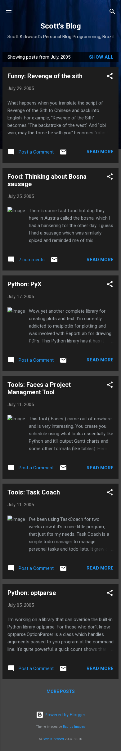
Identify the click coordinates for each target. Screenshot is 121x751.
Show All (101, 57)
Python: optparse (31, 593)
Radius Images (74, 727)
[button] (110, 77)
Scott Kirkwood (53, 739)
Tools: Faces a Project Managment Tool (39, 388)
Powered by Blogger (64, 714)
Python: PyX (24, 284)
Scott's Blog (60, 26)
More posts (61, 691)
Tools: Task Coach (33, 492)
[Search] (112, 12)
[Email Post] (63, 154)
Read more (100, 151)
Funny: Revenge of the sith (45, 76)
